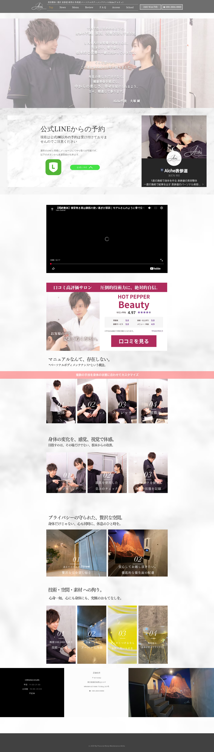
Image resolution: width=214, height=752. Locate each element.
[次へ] (200, 66)
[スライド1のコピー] (109, 107)
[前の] (13, 66)
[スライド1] (104, 107)
